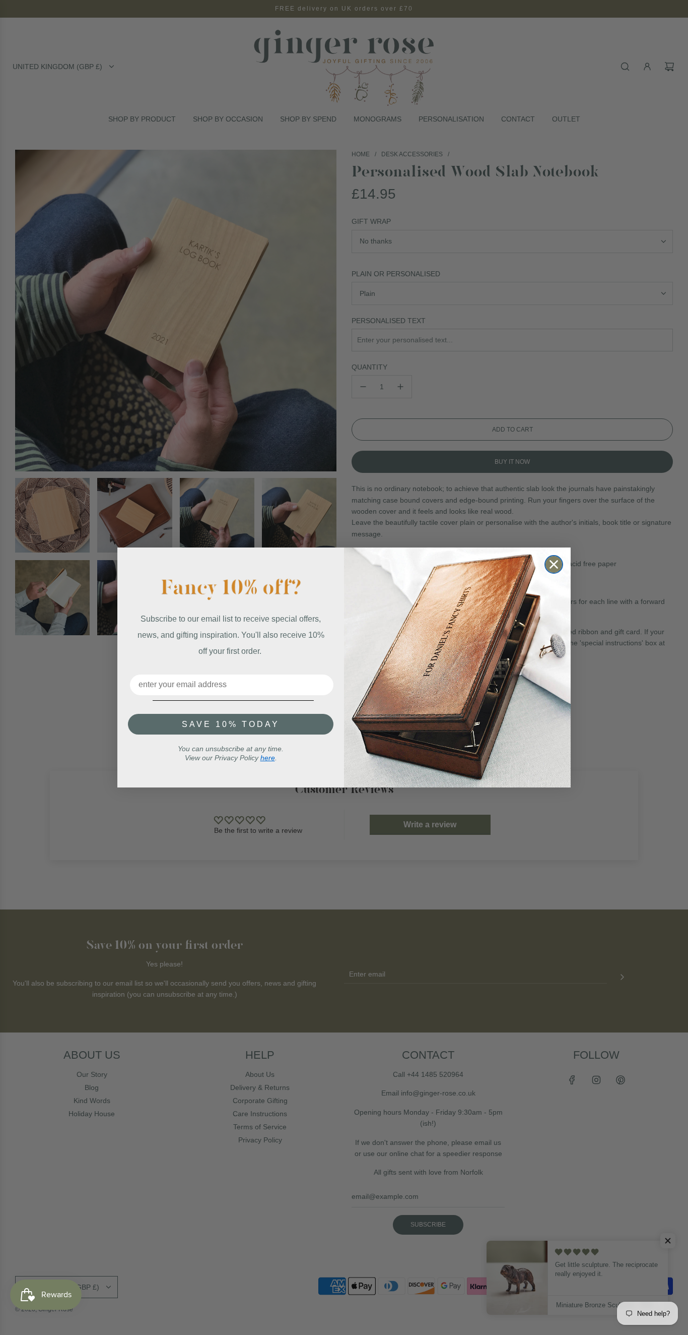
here (267, 758)
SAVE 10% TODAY (231, 724)
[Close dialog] (554, 564)
